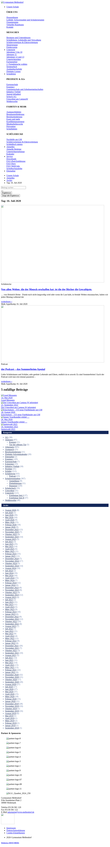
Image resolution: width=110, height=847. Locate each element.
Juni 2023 (9, 602)
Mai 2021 (9, 662)
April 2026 (9, 520)
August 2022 (10, 626)
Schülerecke (10, 473)
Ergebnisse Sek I (16, 495)
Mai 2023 (9, 604)
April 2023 (9, 607)
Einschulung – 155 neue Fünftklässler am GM (20, 414)
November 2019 (12, 706)
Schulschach (10, 488)
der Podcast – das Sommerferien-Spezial (23, 369)
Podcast (12, 476)
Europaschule (11, 461)
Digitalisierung (15, 483)
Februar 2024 (10, 583)
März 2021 (9, 667)
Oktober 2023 (11, 592)
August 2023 (10, 597)
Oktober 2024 (11, 563)
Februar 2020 (10, 699)
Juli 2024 (9, 571)
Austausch (9, 449)
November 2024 (12, 561)
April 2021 (9, 665)
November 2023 (12, 590)
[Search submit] (2, 190)
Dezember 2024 (12, 558)
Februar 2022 (10, 641)
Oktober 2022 (11, 621)
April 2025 (9, 549)
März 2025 (9, 551)
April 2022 (9, 636)
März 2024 (9, 580)
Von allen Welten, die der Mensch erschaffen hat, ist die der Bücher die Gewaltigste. (46, 289)
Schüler (8, 471)
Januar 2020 (10, 701)
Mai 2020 (9, 692)
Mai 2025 (9, 546)
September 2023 (12, 595)
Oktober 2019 (11, 708)
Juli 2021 (9, 658)
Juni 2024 (9, 573)
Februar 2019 (10, 723)
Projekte (8, 469)
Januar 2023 (10, 614)
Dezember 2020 (12, 675)
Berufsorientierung (13, 452)
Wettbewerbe (10, 500)
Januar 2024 (10, 585)
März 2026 (9, 522)
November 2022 (12, 619)
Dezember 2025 (12, 529)
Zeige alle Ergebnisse (10, 196)
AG (6, 437)
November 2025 (12, 532)
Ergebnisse (6, 193)
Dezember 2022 (12, 617)
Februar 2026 (10, 525)
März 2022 (9, 638)
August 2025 (10, 539)
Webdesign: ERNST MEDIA (10, 843)
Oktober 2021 (11, 650)
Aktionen (9, 440)
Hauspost (13, 486)
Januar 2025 (10, 556)
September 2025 (12, 537)
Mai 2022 (9, 633)
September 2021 (12, 653)
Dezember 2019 (12, 704)
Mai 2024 (9, 575)
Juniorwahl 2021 (8, 429)
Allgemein (9, 447)
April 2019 (9, 718)
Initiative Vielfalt (12, 466)
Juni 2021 (9, 660)
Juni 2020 (9, 689)
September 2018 (12, 728)
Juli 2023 (9, 600)
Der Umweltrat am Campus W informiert (18, 407)
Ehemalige (9, 457)
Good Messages (8, 400)
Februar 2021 (10, 670)
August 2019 (10, 713)
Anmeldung (14, 481)
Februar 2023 (10, 612)
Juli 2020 (9, 687)
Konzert (12, 442)
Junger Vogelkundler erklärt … (14, 422)
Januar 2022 (10, 643)
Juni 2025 (9, 544)
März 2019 (9, 721)
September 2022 (12, 624)
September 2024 (12, 566)
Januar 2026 (10, 527)
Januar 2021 (10, 672)
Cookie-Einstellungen (15, 833)
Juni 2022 (9, 631)
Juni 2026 (9, 515)
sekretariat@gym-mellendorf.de (21, 812)
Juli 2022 (9, 629)
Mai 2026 (9, 517)
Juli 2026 (9, 512)
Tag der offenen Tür (17, 444)
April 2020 (9, 694)
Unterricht (9, 493)
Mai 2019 (9, 716)
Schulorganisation (12, 478)
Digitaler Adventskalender (16, 454)
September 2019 (12, 711)
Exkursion (9, 464)
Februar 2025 (10, 554)
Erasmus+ (9, 459)
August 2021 (10, 655)
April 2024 (9, 578)
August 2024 (10, 568)
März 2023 (9, 609)
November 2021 (12, 648)
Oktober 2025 (11, 534)
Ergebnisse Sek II (16, 498)
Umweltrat (9, 490)
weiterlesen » (6, 301)
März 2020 (9, 696)
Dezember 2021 (12, 646)
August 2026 (10, 510)
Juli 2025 (9, 542)
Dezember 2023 (12, 587)
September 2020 (12, 682)
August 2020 (10, 684)
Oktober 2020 (11, 679)
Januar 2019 (10, 725)
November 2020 (12, 677)
